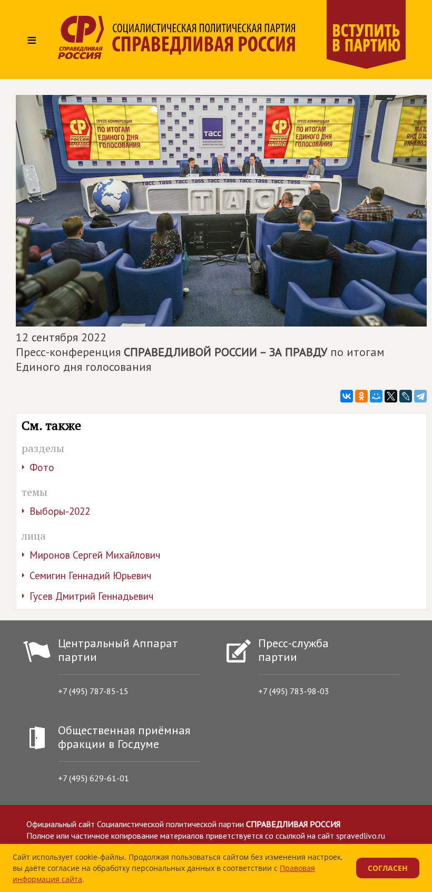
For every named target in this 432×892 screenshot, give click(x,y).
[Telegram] (420, 396)
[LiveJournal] (405, 396)
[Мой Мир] (376, 396)
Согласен (388, 868)
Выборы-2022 (60, 511)
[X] (391, 396)
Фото (42, 467)
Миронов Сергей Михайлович (95, 555)
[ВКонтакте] (346, 396)
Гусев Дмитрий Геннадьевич (91, 596)
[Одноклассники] (361, 396)
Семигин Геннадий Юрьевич (90, 575)
